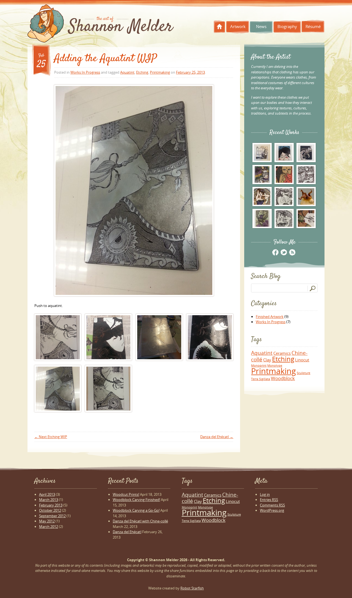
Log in (265, 494)
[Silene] (284, 196)
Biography (287, 26)
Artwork (238, 26)
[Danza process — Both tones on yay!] (134, 190)
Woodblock (283, 378)
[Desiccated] (306, 196)
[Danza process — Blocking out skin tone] (108, 337)
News (261, 26)
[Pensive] (284, 174)
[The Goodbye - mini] (262, 152)
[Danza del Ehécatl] (306, 218)
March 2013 (48, 499)
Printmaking (160, 72)
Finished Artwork (270, 316)
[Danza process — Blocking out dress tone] (209, 337)
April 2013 (47, 494)
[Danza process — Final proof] (108, 388)
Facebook (275, 252)
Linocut (302, 359)
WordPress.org (272, 510)
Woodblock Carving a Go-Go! (136, 510)
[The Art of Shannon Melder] (101, 25)
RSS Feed (291, 252)
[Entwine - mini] (306, 152)
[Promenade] (262, 174)
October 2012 (50, 510)
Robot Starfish (192, 588)
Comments (272, 505)
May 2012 (47, 521)
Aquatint (127, 72)
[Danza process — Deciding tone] (57, 337)
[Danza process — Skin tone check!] (159, 337)
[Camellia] (262, 218)
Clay (267, 359)
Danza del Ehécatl (216, 436)
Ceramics (282, 353)
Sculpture (303, 373)
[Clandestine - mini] (284, 152)
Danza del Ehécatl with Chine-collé (140, 521)
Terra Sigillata (260, 379)
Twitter (283, 252)
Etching (142, 72)
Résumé (313, 26)
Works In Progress (85, 72)
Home (219, 27)
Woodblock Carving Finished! (136, 499)
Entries (269, 499)
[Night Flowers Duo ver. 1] (262, 196)
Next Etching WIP (50, 436)
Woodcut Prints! (126, 494)
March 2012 (48, 526)
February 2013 (50, 505)
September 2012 (52, 515)
